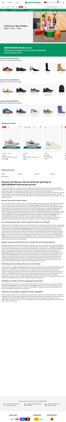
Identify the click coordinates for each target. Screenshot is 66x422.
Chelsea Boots (40, 209)
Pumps (54, 208)
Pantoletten (23, 214)
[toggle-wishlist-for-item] (20, 127)
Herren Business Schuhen (23, 228)
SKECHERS (22, 267)
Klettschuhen (5, 253)
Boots (9, 212)
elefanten (52, 174)
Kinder (19, 28)
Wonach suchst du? (52, 7)
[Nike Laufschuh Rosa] (32, 145)
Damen (6, 28)
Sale (4, 296)
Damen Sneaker (35, 205)
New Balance (5, 176)
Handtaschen (12, 285)
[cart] (63, 3)
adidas (3, 174)
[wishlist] (60, 3)
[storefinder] (51, 3)
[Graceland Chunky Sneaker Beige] (53, 145)
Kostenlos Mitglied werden (13, 52)
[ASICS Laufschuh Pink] (11, 145)
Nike (43, 267)
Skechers (20, 174)
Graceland (36, 174)
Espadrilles (54, 214)
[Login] (54, 3)
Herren (13, 28)
